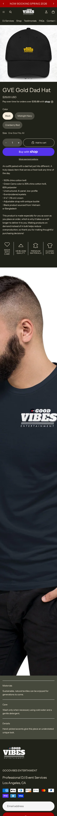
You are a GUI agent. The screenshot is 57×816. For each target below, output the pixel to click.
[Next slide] (53, 3)
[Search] (10, 12)
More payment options (28, 159)
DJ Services (8, 20)
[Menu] (3, 12)
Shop (19, 20)
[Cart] (53, 12)
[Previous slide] (3, 3)
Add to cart (40, 142)
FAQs (41, 20)
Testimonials (30, 20)
